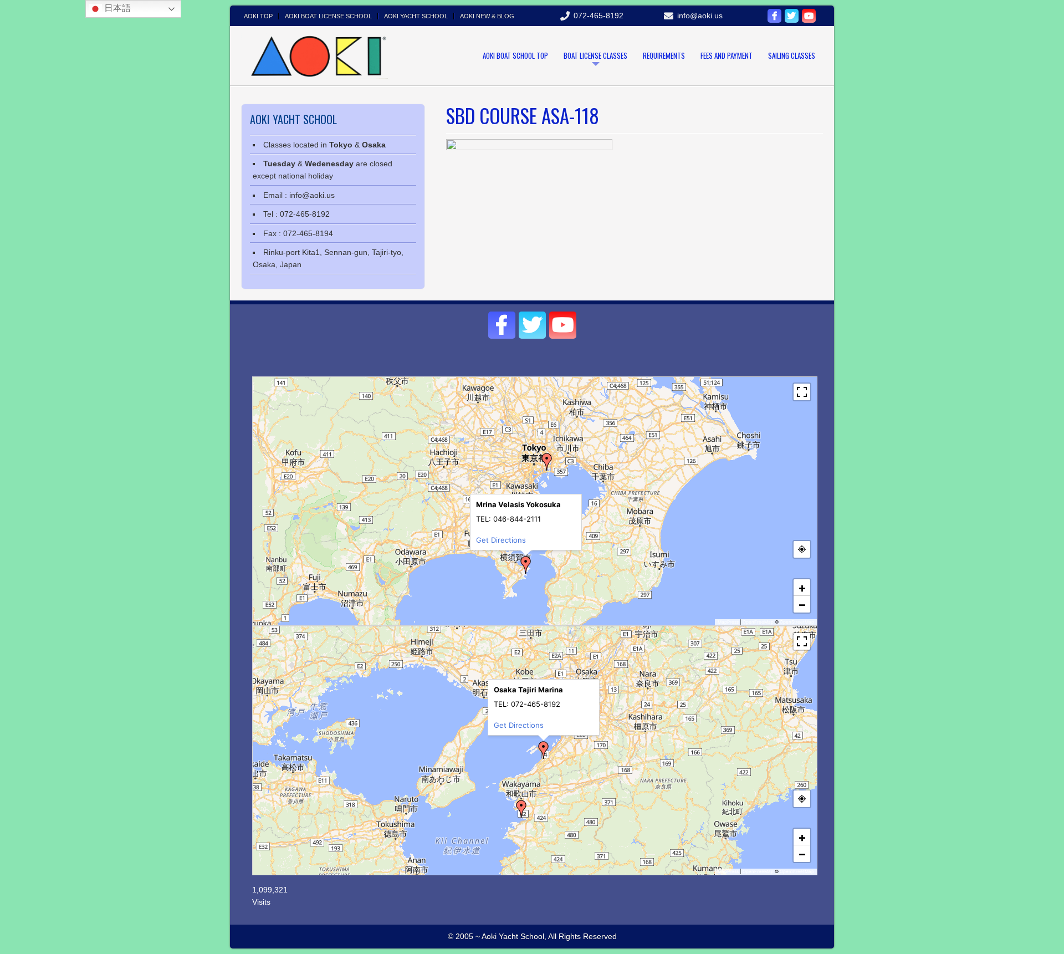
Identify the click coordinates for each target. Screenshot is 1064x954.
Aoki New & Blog (487, 16)
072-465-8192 (598, 15)
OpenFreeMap (758, 622)
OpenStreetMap (797, 622)
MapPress (728, 622)
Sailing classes (791, 55)
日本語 (116, 8)
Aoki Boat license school (328, 16)
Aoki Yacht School (416, 16)
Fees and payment (726, 55)
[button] (526, 565)
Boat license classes (595, 55)
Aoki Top (258, 16)
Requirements (664, 55)
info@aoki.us (700, 15)
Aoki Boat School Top (515, 55)
